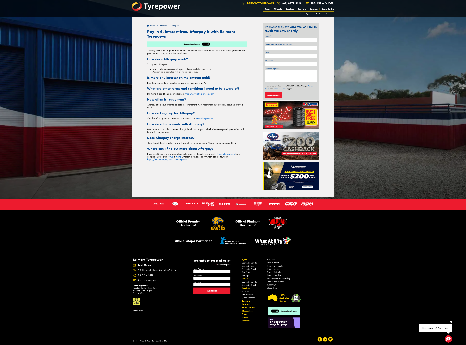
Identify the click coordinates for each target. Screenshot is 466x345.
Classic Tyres (305, 14)
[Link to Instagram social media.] (325, 339)
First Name (197, 275)
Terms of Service (280, 89)
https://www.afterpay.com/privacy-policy (167, 159)
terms (178, 156)
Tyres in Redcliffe (274, 272)
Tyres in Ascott (273, 262)
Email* (267, 52)
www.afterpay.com (204, 118)
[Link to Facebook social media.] (320, 339)
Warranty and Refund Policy (278, 278)
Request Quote (273, 95)
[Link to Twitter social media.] (330, 339)
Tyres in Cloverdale (275, 266)
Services (290, 9)
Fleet (315, 14)
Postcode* (269, 60)
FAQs (170, 156)
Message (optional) (273, 68)
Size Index (271, 259)
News (321, 14)
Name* (268, 36)
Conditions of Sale (162, 341)
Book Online (328, 9)
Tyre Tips (245, 275)
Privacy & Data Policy (147, 341)
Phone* (278, 44)
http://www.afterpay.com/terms (200, 93)
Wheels (278, 9)
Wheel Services (248, 297)
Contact (314, 9)
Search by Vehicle (249, 263)
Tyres (267, 9)
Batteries (245, 291)
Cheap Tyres (272, 288)
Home (152, 25)
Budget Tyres (272, 285)
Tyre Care (246, 272)
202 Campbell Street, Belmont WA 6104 (156, 270)
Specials (302, 9)
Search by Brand (249, 269)
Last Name (197, 282)
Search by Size (248, 266)
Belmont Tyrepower (260, 3)
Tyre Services (247, 294)
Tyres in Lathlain (273, 269)
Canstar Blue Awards (275, 281)
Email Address (199, 269)
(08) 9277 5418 (292, 3)
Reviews (329, 14)
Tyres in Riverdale (274, 275)
